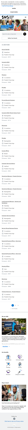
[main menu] (25, 17)
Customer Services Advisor (8, 163)
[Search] (24, 34)
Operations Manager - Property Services (11, 176)
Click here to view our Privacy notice (14, 421)
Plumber (4, 87)
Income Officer (5, 150)
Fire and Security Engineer (8, 100)
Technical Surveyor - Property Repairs (11, 291)
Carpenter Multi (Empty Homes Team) (11, 112)
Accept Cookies (14, 12)
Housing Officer (6, 266)
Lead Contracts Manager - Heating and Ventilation (11, 202)
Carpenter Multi (6, 62)
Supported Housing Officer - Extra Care (11, 241)
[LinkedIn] (14, 419)
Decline (14, 8)
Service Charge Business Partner (10, 228)
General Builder (6, 49)
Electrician (4, 125)
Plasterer (4, 74)
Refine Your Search (12, 38)
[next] (18, 305)
